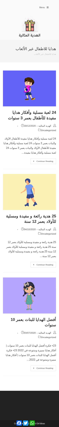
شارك (39, 421)
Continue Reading (41, 160)
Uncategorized (48, 130)
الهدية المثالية (45, 126)
